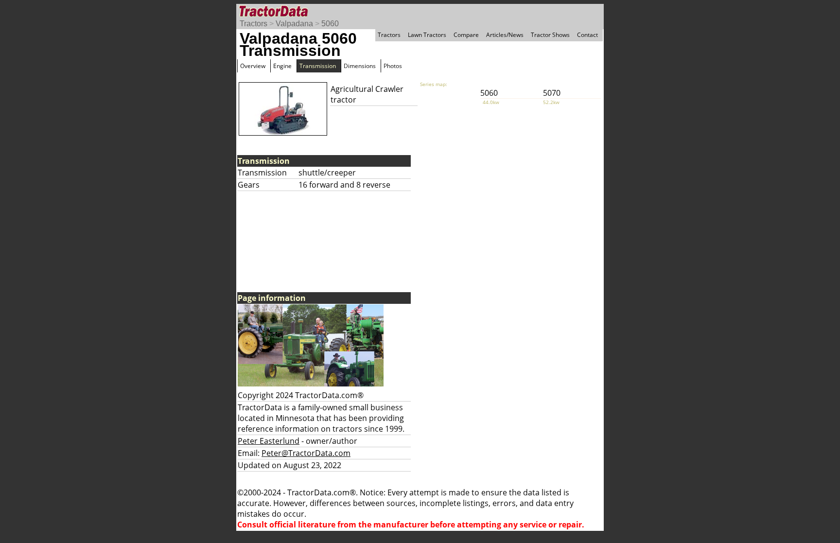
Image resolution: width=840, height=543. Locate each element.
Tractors (253, 23)
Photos (393, 66)
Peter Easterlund (268, 441)
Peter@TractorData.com (306, 453)
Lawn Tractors (427, 35)
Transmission (317, 66)
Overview (252, 66)
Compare (466, 35)
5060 (330, 23)
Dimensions (360, 66)
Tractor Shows (550, 35)
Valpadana (294, 23)
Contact (587, 35)
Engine (282, 66)
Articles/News (505, 35)
